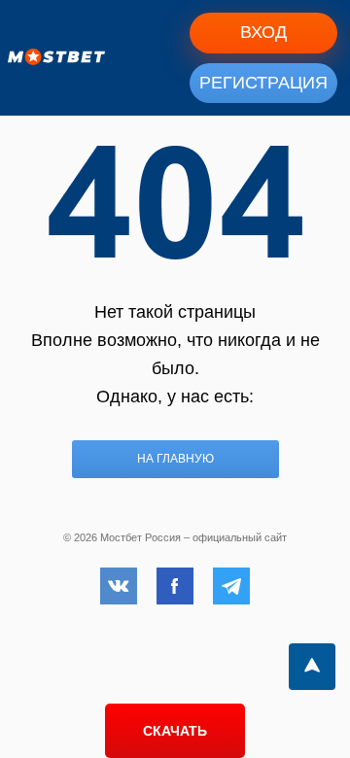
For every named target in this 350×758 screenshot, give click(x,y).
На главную (175, 458)
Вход (263, 32)
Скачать (175, 731)
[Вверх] (312, 666)
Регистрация (263, 82)
